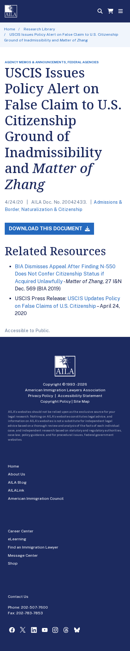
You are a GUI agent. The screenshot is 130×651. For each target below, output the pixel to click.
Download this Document (46, 229)
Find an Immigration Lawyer (33, 547)
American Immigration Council (36, 498)
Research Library (39, 29)
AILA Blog (17, 482)
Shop (13, 563)
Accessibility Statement (80, 396)
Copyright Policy (55, 401)
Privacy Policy (40, 396)
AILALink (16, 490)
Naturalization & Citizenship (51, 209)
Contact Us (18, 596)
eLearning (17, 539)
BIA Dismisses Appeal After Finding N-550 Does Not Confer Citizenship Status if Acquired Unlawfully (65, 274)
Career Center (20, 531)
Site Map (82, 401)
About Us (16, 474)
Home (9, 29)
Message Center (23, 555)
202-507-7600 (34, 607)
